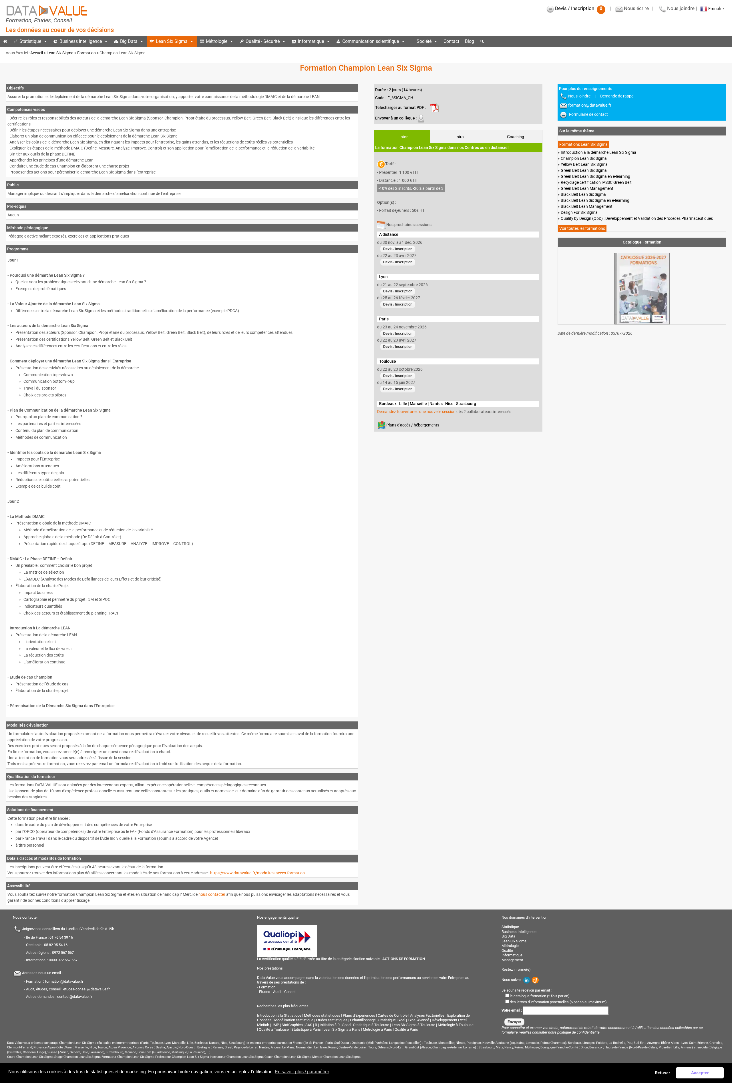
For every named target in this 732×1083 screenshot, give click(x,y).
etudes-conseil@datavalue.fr (86, 989)
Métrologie (216, 41)
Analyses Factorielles (427, 1015)
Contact (451, 41)
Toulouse (387, 361)
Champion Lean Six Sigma (584, 158)
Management (512, 960)
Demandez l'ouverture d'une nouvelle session (416, 411)
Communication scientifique (370, 41)
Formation (86, 53)
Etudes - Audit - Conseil (277, 992)
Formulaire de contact (588, 114)
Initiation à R (330, 1025)
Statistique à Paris (306, 1029)
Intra (459, 136)
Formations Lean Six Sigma (583, 144)
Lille (403, 403)
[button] (482, 41)
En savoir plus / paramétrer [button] (302, 1071)
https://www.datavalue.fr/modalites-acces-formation (257, 873)
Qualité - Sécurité (263, 41)
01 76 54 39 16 (61, 937)
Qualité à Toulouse (274, 1029)
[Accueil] (5, 41)
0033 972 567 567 (63, 960)
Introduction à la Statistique (279, 1015)
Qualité (507, 950)
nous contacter (211, 894)
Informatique (311, 41)
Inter (403, 136)
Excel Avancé (418, 1020)
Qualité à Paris (406, 1029)
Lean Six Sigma (172, 41)
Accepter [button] (700, 1072)
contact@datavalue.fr (74, 996)
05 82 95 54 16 (55, 945)
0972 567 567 (63, 952)
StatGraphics (292, 1025)
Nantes (436, 403)
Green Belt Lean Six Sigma (584, 170)
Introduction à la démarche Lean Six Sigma (598, 152)
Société (424, 41)
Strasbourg (466, 403)
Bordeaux (388, 403)
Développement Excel (449, 1020)
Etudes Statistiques (331, 1020)
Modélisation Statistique (293, 1020)
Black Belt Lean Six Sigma (583, 194)
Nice (449, 403)
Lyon (383, 276)
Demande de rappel (617, 96)
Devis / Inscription (578, 8)
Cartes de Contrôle (392, 1015)
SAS (308, 1025)
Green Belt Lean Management (587, 188)
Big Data (129, 41)
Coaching (515, 136)
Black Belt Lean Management (586, 206)
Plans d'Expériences (359, 1015)
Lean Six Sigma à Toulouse (413, 1025)
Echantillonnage (363, 1020)
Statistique (30, 41)
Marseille (418, 403)
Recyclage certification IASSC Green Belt (596, 182)
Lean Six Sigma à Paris (341, 1029)
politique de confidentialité (578, 1032)
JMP (275, 1025)
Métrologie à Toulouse (456, 1025)
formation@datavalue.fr (589, 105)
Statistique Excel (391, 1020)
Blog (469, 41)
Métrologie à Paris (377, 1029)
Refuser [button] (662, 1072)
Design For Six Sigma (579, 212)
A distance (388, 234)
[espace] (411, 41)
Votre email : (512, 1010)
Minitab (263, 1025)
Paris (384, 319)
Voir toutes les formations (582, 228)
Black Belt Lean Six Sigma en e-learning (595, 200)
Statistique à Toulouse (371, 1025)
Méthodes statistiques (322, 1015)
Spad (346, 1025)
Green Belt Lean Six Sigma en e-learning (595, 176)
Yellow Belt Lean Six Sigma (584, 164)
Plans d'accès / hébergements (412, 424)
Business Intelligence (80, 41)
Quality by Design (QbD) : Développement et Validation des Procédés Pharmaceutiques (637, 218)
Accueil (36, 53)
